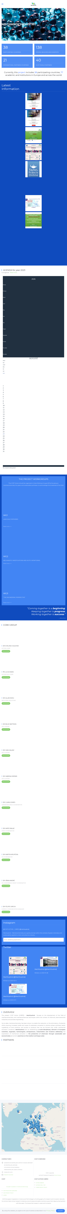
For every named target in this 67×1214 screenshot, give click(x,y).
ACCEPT (60, 1210)
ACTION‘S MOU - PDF (40, 1185)
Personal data (6, 651)
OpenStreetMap (62, 1150)
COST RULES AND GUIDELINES (10, 1190)
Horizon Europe (57, 1175)
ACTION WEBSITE (40, 1182)
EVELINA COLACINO (8, 1174)
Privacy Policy (50, 1210)
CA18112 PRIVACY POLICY (41, 1187)
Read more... (14, 272)
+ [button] (3, 1105)
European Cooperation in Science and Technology (17, 1186)
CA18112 (5, 1195)
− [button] (3, 1108)
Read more (33, 105)
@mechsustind (24, 929)
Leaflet (55, 1150)
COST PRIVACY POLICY (8, 1193)
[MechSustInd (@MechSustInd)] (18, 969)
